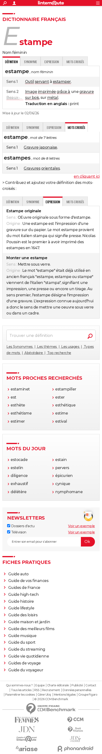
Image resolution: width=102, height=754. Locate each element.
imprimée (47, 91)
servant (42, 81)
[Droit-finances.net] (75, 730)
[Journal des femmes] (26, 720)
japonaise (48, 147)
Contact (90, 685)
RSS (36, 690)
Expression (51, 61)
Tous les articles (21, 690)
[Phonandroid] (75, 749)
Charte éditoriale (58, 685)
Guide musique (22, 635)
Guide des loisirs (23, 615)
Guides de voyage (24, 663)
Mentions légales (65, 694)
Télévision (18, 532)
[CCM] (75, 720)
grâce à (63, 91)
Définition (12, 127)
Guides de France (24, 587)
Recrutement (51, 690)
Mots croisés (75, 61)
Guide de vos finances (28, 580)
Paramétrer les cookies (20, 694)
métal (52, 97)
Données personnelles (77, 690)
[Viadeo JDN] (75, 739)
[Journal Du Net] (26, 729)
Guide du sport (22, 642)
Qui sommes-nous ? (19, 685)
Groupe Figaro (87, 694)
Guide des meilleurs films (31, 629)
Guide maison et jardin (29, 622)
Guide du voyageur (25, 670)
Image (31, 91)
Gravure (31, 147)
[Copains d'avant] (26, 739)
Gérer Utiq (44, 694)
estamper (62, 81)
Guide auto (18, 574)
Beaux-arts (16, 97)
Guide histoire (21, 601)
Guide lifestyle (21, 608)
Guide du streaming (26, 649)
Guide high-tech (23, 594)
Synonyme (30, 61)
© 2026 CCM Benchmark (51, 699)
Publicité (77, 685)
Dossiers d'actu (22, 526)
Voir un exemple (81, 526)
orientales (50, 168)
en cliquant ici (87, 176)
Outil (29, 81)
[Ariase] (26, 748)
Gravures (32, 168)
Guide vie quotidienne (28, 656)
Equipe (39, 685)
